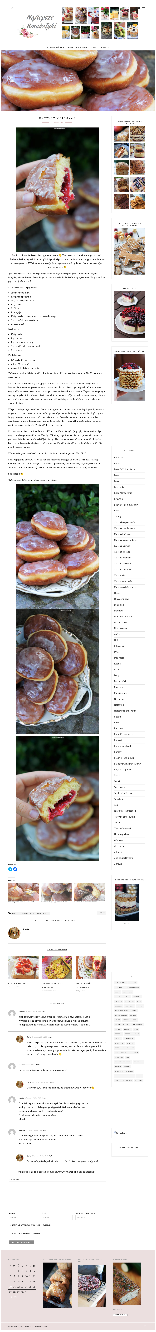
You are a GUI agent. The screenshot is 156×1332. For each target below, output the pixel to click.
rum (127, 1057)
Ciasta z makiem (122, 563)
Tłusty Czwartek (71, 920)
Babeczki (118, 457)
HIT (116, 640)
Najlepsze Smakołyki (129, 1147)
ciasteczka (127, 992)
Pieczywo (119, 728)
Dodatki (118, 610)
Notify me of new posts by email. (26, 1234)
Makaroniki (120, 681)
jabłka (139, 1006)
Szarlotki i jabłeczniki (125, 810)
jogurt (134, 1010)
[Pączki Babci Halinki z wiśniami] (89, 892)
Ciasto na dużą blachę (125, 587)
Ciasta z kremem (122, 557)
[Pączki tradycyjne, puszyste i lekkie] (56, 892)
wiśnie (127, 1066)
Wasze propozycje (77, 47)
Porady (118, 751)
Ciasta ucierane (122, 551)
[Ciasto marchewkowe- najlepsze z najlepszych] (121, 151)
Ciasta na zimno (122, 545)
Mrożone (118, 687)
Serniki (117, 781)
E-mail (44, 1213)
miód (136, 1029)
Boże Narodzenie (123, 492)
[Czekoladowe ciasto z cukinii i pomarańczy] (121, 202)
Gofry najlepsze (18, 983)
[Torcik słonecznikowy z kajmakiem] (137, 134)
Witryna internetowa (85, 1213)
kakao (117, 1020)
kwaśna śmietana (122, 1024)
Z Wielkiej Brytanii (123, 857)
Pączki (46, 920)
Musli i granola (121, 693)
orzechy (118, 1034)
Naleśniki (119, 704)
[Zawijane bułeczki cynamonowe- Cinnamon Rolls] (137, 168)
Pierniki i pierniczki (123, 734)
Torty (117, 822)
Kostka (118, 663)
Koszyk (105, 47)
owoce (118, 1038)
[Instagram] (12, 8)
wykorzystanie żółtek (39, 913)
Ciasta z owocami (123, 569)
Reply (43, 1011)
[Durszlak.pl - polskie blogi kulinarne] (120, 1133)
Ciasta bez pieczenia (124, 522)
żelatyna (138, 1080)
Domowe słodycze (123, 616)
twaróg (118, 1066)
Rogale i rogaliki (122, 769)
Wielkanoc (119, 840)
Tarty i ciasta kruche (124, 816)
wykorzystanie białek (124, 1071)
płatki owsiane (121, 1052)
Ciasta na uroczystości (125, 540)
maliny (25, 913)
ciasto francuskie (122, 996)
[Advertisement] (130, 424)
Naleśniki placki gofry (125, 710)
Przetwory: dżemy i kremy (127, 763)
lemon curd (137, 1024)
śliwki (139, 1076)
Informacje (119, 645)
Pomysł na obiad (122, 746)
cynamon (137, 996)
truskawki (138, 1062)
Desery (118, 592)
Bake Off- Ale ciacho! (125, 469)
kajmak (133, 1015)
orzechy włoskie (132, 1034)
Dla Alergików (121, 598)
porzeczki (119, 1043)
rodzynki (119, 1057)
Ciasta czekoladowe (124, 528)
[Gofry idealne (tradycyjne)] (137, 202)
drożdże (16, 913)
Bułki (37, 920)
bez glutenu (120, 982)
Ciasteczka (120, 575)
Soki (116, 804)
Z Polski (118, 851)
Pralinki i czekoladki (124, 757)
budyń (117, 992)
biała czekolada (132, 987)
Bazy (116, 475)
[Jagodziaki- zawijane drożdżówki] (137, 185)
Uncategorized (122, 834)
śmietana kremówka (123, 1080)
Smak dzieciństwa (123, 793)
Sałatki (117, 775)
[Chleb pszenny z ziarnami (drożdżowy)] (121, 168)
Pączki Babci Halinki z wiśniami (85, 902)
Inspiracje (119, 657)
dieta (139, 1001)
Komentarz (14, 1180)
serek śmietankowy (123, 1062)
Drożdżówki (120, 622)
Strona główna (55, 47)
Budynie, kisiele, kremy (126, 504)
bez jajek (132, 982)
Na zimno (119, 699)
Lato (116, 669)
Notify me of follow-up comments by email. (31, 1225)
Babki (117, 463)
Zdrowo (118, 863)
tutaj (28, 281)
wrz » (16, 1296)
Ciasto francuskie (123, 581)
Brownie (118, 498)
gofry (117, 634)
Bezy (116, 481)
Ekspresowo (120, 628)
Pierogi (118, 740)
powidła (130, 1043)
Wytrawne (119, 846)
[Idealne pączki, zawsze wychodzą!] (23, 892)
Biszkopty (119, 487)
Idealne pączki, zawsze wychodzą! (21, 902)
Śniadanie (119, 799)
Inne (116, 651)
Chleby (117, 516)
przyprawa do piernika (124, 1048)
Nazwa (12, 1213)
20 (10, 1286)
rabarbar (134, 1052)
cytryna (118, 1001)
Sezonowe (55, 920)
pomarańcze (129, 1038)
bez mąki (118, 987)
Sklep (94, 47)
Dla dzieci (119, 604)
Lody (116, 675)
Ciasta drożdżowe (123, 534)
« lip (10, 1296)
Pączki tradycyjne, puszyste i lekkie (54, 902)
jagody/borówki (121, 1010)
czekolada (129, 1001)
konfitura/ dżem (130, 1020)
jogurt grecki (121, 1015)
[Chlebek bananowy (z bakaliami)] (121, 185)
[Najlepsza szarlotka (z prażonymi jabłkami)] (121, 134)
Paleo (117, 722)
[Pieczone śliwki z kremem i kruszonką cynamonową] (137, 151)
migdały (127, 1029)
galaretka (129, 1006)
